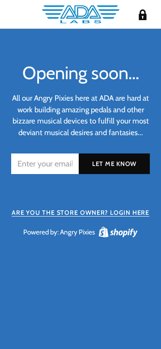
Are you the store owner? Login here (81, 213)
